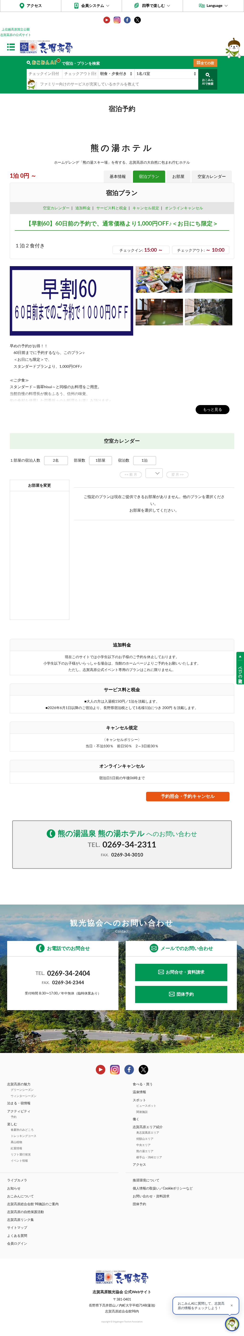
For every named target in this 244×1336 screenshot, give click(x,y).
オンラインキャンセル (183, 208)
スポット (139, 1100)
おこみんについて (20, 1196)
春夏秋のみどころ (22, 1129)
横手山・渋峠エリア (149, 1157)
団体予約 (185, 994)
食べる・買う (143, 1084)
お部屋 (178, 177)
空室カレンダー (212, 177)
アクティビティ (18, 1111)
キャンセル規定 (146, 208)
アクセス (34, 6)
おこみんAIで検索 (208, 81)
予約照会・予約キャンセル (188, 796)
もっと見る (212, 409)
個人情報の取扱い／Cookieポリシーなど (163, 1188)
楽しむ (12, 1124)
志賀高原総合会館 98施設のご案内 (33, 1204)
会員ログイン (17, 1243)
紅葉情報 (16, 1148)
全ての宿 (207, 63)
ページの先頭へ (240, 672)
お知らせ (13, 1188)
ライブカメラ (17, 1180)
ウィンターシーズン (23, 1096)
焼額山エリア (144, 1138)
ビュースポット (146, 1105)
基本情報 (118, 177)
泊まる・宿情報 (18, 1103)
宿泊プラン (149, 177)
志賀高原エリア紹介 (148, 1127)
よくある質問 (17, 1236)
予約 (13, 1117)
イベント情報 (19, 1160)
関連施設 (142, 1112)
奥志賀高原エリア (147, 1132)
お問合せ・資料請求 (185, 972)
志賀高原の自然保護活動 (25, 1212)
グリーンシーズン (22, 1089)
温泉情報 (139, 1092)
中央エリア (143, 1145)
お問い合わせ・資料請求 (151, 1196)
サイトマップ (17, 1227)
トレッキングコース (23, 1136)
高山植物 (16, 1142)
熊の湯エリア (144, 1151)
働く (136, 1119)
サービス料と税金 (111, 208)
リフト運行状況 (21, 1154)
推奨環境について (146, 1180)
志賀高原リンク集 (20, 1220)
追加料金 (82, 208)
